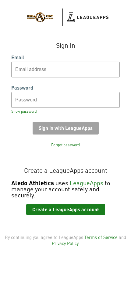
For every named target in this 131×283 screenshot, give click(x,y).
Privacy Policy (65, 243)
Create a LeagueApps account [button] (65, 209)
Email (17, 57)
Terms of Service (101, 237)
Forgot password (65, 144)
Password (22, 88)
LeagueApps (86, 183)
